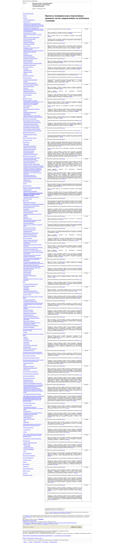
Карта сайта (45, 541)
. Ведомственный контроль (29, 403)
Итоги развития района (28, 86)
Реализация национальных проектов (31, 357)
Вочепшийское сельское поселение (31, 127)
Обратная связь (26, 440)
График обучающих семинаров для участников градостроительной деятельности (33, 265)
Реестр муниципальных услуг (30, 234)
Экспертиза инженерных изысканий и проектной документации (32, 256)
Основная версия (53, 541)
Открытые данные (27, 70)
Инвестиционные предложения (30, 210)
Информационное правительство (30, 233)
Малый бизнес (26, 142)
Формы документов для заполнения (31, 164)
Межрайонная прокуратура (29, 132)
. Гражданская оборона (28, 427)
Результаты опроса (27, 181)
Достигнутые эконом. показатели (30, 84)
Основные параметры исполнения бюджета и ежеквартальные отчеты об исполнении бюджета (33, 304)
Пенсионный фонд (27, 185)
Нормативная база (27, 189)
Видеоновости (26, 464)
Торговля (25, 81)
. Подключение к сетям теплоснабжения (32, 438)
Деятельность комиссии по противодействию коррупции (30, 176)
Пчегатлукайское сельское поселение (31, 129)
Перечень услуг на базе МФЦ (30, 236)
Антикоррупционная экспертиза (30, 160)
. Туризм (25, 432)
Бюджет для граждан (28, 310)
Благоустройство (27, 272)
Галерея (24, 183)
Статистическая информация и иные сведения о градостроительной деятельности (33, 263)
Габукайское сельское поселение (30, 124)
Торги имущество (27, 105)
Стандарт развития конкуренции (30, 284)
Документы (26, 68)
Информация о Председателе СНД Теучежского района (31, 48)
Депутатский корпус (28, 61)
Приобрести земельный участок (30, 249)
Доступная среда (27, 411)
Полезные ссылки (27, 218)
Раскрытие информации (28, 42)
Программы (26, 144)
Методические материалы (29, 162)
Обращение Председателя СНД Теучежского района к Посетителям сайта (33, 51)
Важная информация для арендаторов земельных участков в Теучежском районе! (33, 116)
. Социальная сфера (27, 405)
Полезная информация (28, 152)
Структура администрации (29, 39)
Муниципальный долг (28, 314)
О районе (25, 18)
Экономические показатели (29, 145)
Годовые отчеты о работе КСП (30, 345)
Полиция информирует (28, 457)
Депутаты (25, 53)
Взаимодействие (27, 347)
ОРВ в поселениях (27, 198)
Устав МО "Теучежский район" (30, 58)
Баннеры (25, 136)
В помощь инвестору (28, 212)
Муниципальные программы (29, 83)
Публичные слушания (28, 311)
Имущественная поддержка (29, 149)
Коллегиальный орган (28, 363)
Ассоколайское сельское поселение (31, 125)
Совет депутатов (26, 45)
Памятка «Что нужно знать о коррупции (32, 178)
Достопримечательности (29, 19)
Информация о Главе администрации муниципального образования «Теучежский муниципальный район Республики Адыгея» (33, 25)
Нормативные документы (29, 286)
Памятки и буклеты (27, 72)
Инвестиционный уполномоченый (31, 205)
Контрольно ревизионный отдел (30, 316)
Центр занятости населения (29, 355)
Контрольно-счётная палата (29, 65)
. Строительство (26, 429)
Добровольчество (27, 417)
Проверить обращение (28, 447)
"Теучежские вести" (27, 140)
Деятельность (26, 343)
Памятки (25, 277)
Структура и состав (27, 340)
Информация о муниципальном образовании (33, 204)
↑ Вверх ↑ (25, 541)
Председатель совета (28, 60)
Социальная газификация (28, 376)
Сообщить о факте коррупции (30, 442)
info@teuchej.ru (29, 516)
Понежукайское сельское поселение (31, 120)
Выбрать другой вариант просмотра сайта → (33, 538)
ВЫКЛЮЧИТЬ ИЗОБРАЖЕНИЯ (30, 535)
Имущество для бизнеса (28, 366)
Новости (25, 73)
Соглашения (26, 209)
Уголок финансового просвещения (31, 373)
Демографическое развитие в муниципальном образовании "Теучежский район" (33, 408)
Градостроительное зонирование (30, 371)
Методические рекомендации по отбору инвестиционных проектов (32, 221)
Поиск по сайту (26, 470)
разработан (27, 524)
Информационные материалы (30, 191)
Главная (25, 15)
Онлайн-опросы (27, 180)
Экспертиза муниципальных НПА (31, 197)
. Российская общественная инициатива (32, 394)
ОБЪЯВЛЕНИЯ (26, 114)
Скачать (70, 33)
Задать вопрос (27, 446)
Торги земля (26, 107)
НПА (24, 96)
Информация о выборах (28, 75)
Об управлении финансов (29, 299)
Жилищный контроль (28, 381)
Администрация (26, 21)
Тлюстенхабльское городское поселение (32, 130)
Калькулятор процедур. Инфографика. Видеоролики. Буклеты (32, 268)
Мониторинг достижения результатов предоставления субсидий (31, 323)
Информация (26, 289)
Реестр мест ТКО (27, 273)
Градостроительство (27, 238)
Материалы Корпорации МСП (30, 368)
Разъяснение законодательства (30, 134)
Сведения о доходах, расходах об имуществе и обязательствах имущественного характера (33, 166)
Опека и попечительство (29, 419)
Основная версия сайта (28, 13)
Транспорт (25, 88)
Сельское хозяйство (27, 94)
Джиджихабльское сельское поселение (32, 122)
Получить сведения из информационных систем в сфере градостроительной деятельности (32, 259)
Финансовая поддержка (28, 150)
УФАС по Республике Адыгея (29, 138)
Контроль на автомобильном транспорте (32, 383)
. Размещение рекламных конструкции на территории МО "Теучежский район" (32, 425)
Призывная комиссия (28, 415)
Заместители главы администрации (31, 37)
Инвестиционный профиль (29, 202)
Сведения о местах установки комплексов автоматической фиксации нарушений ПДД (33, 353)
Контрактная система (28, 89)
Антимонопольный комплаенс (30, 291)
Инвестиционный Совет (29, 207)
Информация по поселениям (29, 313)
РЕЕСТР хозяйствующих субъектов (31, 292)
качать (64, 273)
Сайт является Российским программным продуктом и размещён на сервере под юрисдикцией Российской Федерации (50, 522)
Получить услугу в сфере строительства (32, 250)
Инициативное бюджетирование (30, 325)
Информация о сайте (27, 475)
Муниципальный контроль (29, 378)
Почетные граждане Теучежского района (32, 63)
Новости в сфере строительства (30, 240)
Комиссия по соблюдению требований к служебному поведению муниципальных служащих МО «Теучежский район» (32, 170)
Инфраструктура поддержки (29, 147)
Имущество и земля (27, 98)
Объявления (26, 422)
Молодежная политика (28, 67)
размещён (45, 524)
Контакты (25, 217)
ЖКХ (24, 282)
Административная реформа (29, 227)
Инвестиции (26, 200)
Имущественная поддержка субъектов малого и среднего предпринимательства (33, 360)
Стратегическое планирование (30, 79)
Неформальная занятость (29, 91)
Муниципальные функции (29, 229)
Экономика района (27, 77)
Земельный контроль (28, 380)
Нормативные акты (27, 40)
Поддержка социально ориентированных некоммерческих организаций (32, 413)
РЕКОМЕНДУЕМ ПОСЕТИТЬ (30, 154)
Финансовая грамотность (29, 321)
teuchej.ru (27, 515)
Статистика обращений (28, 449)
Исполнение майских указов (29, 93)
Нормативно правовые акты (29, 112)
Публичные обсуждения (28, 44)
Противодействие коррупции (29, 156)
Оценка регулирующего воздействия (62, 512)
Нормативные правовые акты (30, 301)
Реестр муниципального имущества (31, 109)
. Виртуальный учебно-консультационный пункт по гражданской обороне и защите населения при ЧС (32, 435)
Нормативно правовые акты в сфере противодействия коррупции (31, 158)
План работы (26, 342)
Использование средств (28, 350)
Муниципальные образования (29, 118)
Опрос (24, 451)
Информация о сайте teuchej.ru (30, 520)
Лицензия (25, 473)
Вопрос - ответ (26, 444)
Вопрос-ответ (26, 369)
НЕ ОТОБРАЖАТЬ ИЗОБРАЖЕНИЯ (62, 535)
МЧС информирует (27, 453)
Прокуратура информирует (29, 455)
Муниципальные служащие (29, 32)
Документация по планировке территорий (33, 247)
